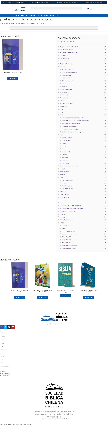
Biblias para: (63, 66)
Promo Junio (54, 15)
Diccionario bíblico (66, 140)
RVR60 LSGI (63, 214)
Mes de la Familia (64, 171)
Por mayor (32, 15)
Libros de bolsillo (66, 151)
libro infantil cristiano (67, 188)
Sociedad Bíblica (5, 366)
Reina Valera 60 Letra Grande (69, 126)
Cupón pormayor (64, 92)
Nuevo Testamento (65, 194)
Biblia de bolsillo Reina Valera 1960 (69, 47)
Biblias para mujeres (67, 78)
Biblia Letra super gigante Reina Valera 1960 (73, 117)
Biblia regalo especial (67, 69)
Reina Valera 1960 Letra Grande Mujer (71, 123)
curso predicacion (64, 95)
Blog (2, 356)
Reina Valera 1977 (66, 242)
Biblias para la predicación (66, 64)
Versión (23, 15)
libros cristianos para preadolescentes (69, 166)
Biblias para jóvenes (67, 75)
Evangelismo (63, 106)
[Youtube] (13, 327)
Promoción (63, 202)
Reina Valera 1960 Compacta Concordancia (70, 205)
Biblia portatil (63, 55)
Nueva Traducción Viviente (68, 231)
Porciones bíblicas (64, 197)
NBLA (63, 228)
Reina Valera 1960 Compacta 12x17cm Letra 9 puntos (75, 120)
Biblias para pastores (67, 81)
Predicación (65, 157)
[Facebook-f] (2, 327)
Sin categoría (63, 217)
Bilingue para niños (67, 185)
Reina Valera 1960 (66, 239)
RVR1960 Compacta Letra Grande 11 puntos (73, 132)
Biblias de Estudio (64, 58)
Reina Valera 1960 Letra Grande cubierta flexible (72, 208)
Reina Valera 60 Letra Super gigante (71, 129)
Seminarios (65, 86)
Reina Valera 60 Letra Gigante (67, 211)
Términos (3, 359)
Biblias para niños (66, 183)
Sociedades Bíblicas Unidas (66, 220)
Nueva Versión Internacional (69, 234)
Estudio (64, 143)
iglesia (61, 109)
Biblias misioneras (64, 61)
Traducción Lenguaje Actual (69, 248)
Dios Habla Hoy (66, 225)
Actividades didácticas (67, 180)
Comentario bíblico (67, 137)
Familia (64, 146)
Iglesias (64, 83)
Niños (38, 15)
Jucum (63, 149)
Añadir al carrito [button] (12, 78)
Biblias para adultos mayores (69, 72)
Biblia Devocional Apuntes (66, 49)
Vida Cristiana (65, 163)
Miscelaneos (63, 174)
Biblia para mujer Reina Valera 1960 (69, 52)
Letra (45, 15)
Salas (2, 362)
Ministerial (65, 154)
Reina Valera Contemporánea (69, 245)
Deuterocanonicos (64, 98)
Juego (61, 112)
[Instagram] (9, 327)
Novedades (63, 191)
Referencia (65, 160)
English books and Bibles (66, 103)
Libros (15, 15)
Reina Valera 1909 (66, 237)
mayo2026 (62, 168)
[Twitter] (5, 327)
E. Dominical (63, 100)
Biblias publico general (66, 89)
